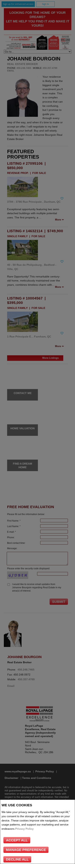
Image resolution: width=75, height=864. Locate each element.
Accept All (17, 840)
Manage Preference (26, 850)
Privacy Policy (24, 828)
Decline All (17, 859)
